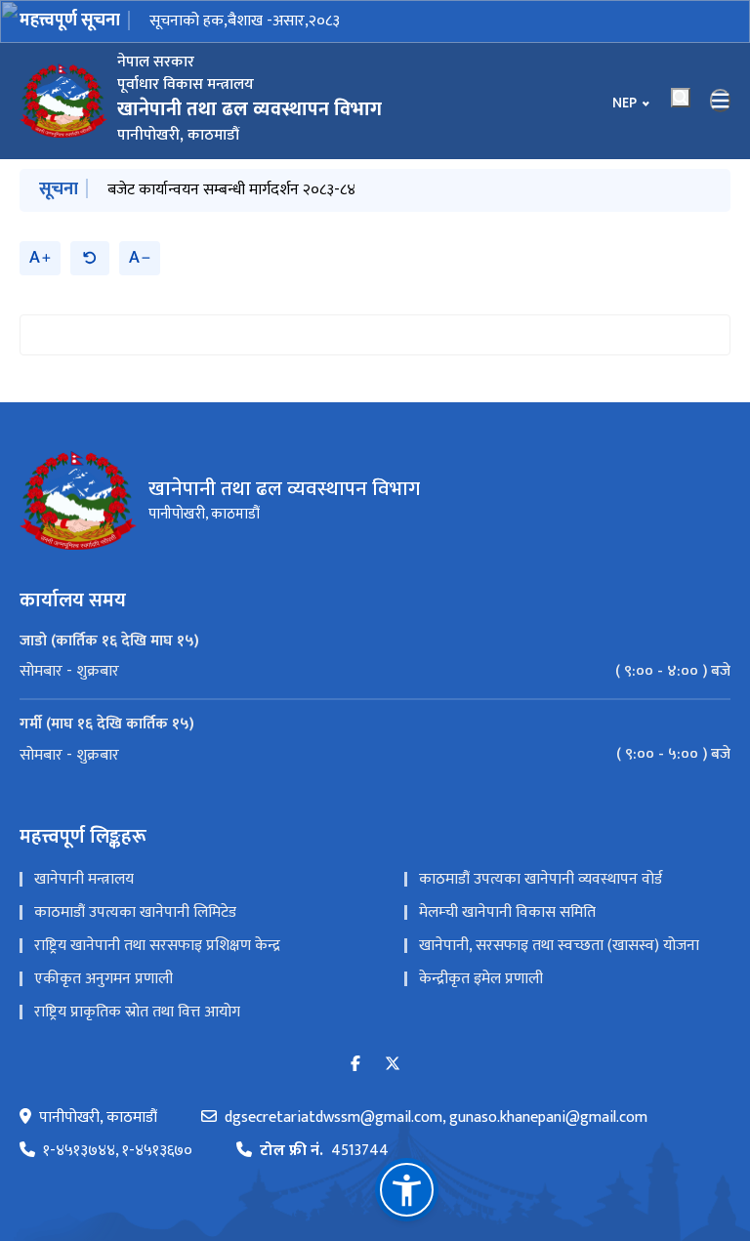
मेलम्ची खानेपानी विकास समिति (507, 912)
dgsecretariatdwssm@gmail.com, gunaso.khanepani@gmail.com (436, 1118)
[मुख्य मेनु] (720, 100)
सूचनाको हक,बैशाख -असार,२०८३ (244, 21)
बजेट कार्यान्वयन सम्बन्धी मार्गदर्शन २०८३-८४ (231, 190)
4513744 (324, 1151)
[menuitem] (375, 671)
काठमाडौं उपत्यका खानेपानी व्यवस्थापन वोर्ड (540, 879)
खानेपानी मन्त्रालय (84, 879)
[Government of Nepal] (63, 101)
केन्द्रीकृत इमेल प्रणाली (481, 979)
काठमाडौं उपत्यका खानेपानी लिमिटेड (135, 912)
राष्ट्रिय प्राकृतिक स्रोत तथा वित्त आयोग (137, 1012)
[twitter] (392, 1065)
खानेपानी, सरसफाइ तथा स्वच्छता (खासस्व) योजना (559, 945)
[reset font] (89, 258)
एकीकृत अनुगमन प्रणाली (103, 979)
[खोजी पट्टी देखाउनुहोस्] (680, 97)
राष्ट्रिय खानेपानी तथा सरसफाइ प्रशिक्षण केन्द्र (157, 945)
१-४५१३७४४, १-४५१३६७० (117, 1151)
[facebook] (355, 1065)
